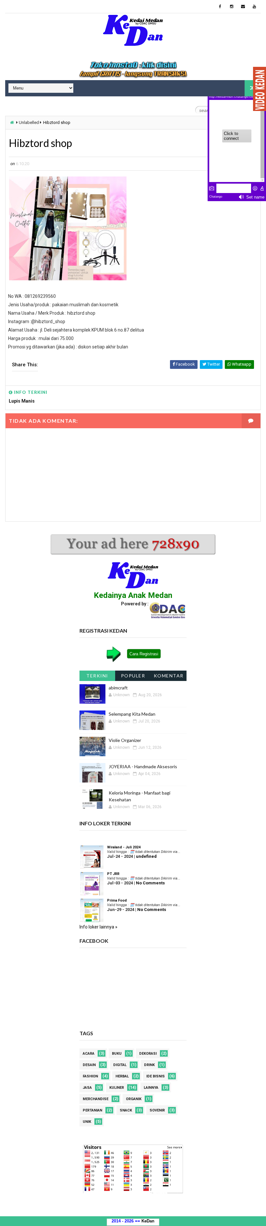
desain (89, 1065)
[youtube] (254, 6)
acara (88, 1053)
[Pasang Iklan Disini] (133, 69)
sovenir (157, 1110)
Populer (133, 675)
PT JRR (113, 874)
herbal (122, 1076)
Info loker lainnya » (98, 926)
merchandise (95, 1099)
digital (120, 1065)
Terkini (97, 675)
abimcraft (118, 687)
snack (126, 1110)
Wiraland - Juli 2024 (123, 847)
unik (87, 1122)
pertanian (92, 1110)
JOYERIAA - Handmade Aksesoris (143, 766)
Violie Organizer (125, 740)
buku (117, 1053)
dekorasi (148, 1053)
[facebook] (220, 6)
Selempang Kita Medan (132, 714)
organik (133, 1099)
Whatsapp (241, 364)
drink (149, 1065)
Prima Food (117, 900)
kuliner (116, 1088)
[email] (243, 6)
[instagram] (231, 6)
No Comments (150, 882)
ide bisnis (155, 1076)
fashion (90, 1076)
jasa (87, 1088)
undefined (146, 856)
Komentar (169, 675)
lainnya (151, 1088)
